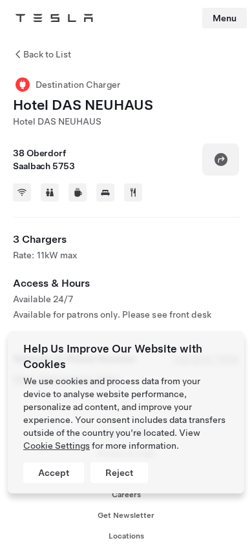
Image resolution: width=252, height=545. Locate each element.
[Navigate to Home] (54, 18)
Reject (119, 473)
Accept (53, 473)
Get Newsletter (126, 515)
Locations (126, 535)
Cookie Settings (56, 445)
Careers (126, 494)
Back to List (47, 54)
